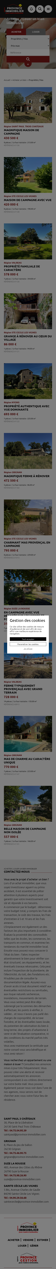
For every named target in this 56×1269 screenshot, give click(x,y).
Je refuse (28, 648)
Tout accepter (28, 639)
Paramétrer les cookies (28, 644)
